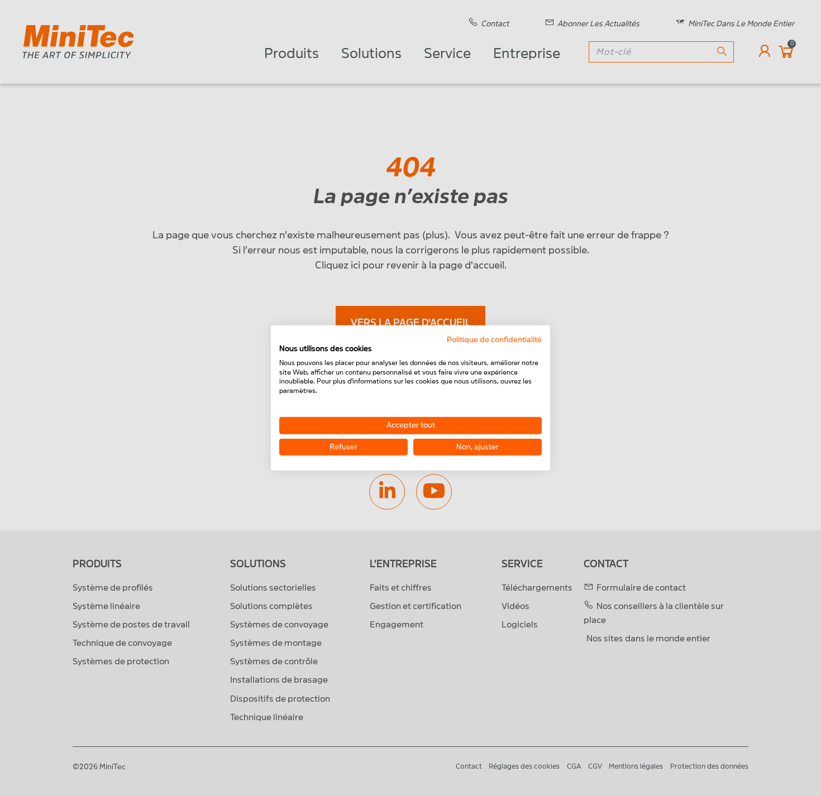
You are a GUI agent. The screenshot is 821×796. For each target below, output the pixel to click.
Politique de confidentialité (494, 339)
